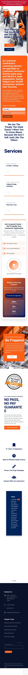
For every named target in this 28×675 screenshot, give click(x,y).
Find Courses (7, 116)
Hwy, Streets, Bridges (9, 636)
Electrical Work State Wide (10, 626)
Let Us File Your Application (14, 296)
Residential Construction (10, 629)
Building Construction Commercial (12, 623)
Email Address (8, 644)
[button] (12, 428)
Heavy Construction (9, 633)
